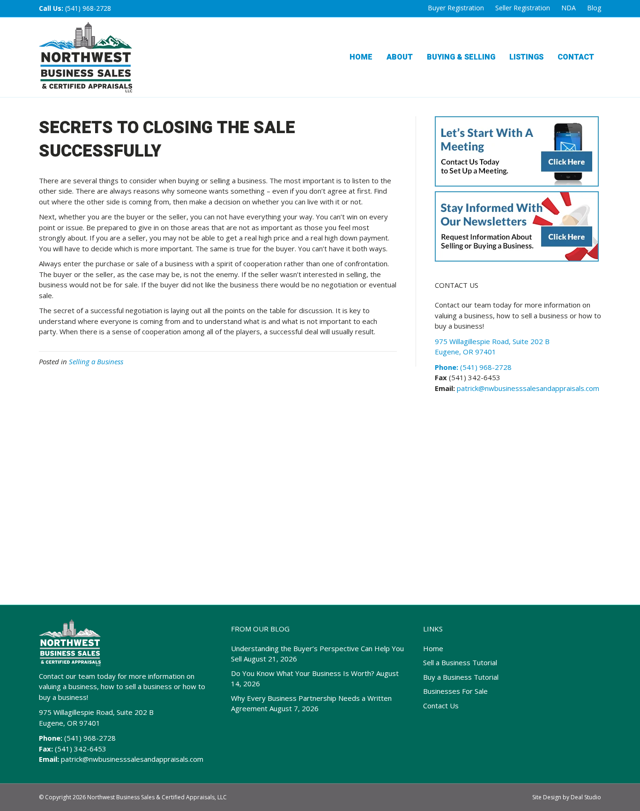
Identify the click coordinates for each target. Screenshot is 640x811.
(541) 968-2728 (88, 8)
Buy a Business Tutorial (461, 677)
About (400, 57)
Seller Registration (522, 7)
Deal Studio (586, 797)
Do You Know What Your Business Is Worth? (302, 673)
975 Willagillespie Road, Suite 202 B (96, 712)
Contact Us (441, 705)
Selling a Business (96, 361)
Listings (526, 57)
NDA (568, 7)
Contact (576, 57)
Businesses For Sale (455, 691)
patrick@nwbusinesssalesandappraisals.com (527, 388)
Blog (594, 7)
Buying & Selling (461, 57)
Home (361, 57)
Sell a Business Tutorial (460, 662)
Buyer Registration (456, 7)
